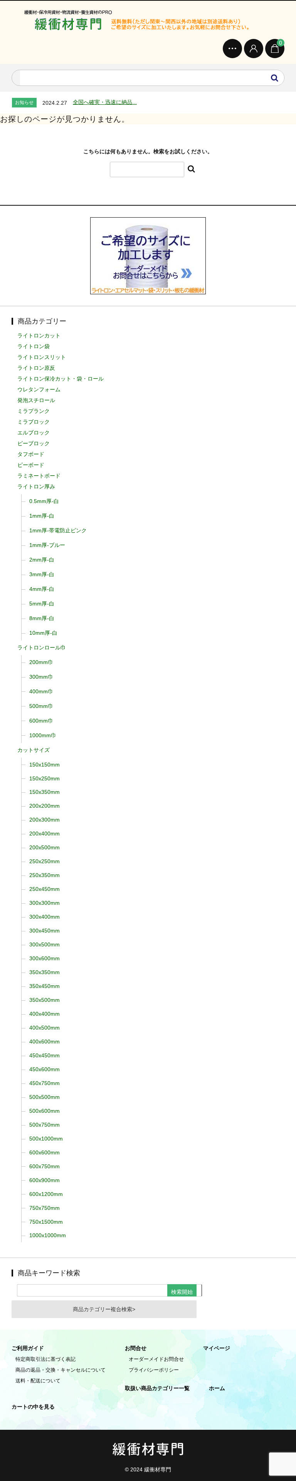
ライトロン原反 (36, 368)
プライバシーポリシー (154, 1370)
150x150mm (44, 764)
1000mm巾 (42, 735)
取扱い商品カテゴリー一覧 (157, 1388)
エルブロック (33, 432)
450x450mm (44, 1055)
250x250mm (44, 861)
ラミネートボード (39, 476)
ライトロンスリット (41, 357)
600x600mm (44, 1152)
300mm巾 (41, 677)
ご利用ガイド (28, 1348)
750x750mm (44, 1208)
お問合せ (135, 1348)
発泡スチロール (36, 400)
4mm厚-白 (41, 589)
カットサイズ (33, 750)
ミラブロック (33, 422)
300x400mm (44, 917)
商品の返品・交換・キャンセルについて (60, 1370)
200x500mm (44, 847)
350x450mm (44, 986)
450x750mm (44, 1083)
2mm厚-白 (41, 560)
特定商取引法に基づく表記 (45, 1359)
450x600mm (44, 1069)
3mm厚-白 (41, 574)
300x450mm (44, 931)
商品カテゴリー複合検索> (104, 1309)
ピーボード (30, 465)
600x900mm (44, 1180)
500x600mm (44, 1111)
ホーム (217, 1388)
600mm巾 (41, 721)
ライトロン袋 (33, 346)
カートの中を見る (33, 1407)
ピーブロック (33, 443)
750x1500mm (46, 1222)
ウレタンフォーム (39, 389)
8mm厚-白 (41, 618)
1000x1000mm (47, 1235)
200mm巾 (41, 662)
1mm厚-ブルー (47, 545)
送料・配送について (38, 1381)
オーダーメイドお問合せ (156, 1359)
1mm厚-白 (41, 516)
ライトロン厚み (36, 486)
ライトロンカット (39, 335)
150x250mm (44, 778)
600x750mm (44, 1166)
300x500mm (44, 944)
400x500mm (44, 1028)
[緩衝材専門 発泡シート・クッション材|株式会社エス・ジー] (148, 22)
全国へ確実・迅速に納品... (105, 102)
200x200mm (44, 806)
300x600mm (44, 958)
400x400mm (44, 1014)
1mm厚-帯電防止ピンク (58, 530)
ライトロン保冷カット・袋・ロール (60, 379)
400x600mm (44, 1041)
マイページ (216, 1348)
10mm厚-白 (43, 633)
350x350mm (44, 972)
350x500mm (44, 1000)
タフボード (30, 454)
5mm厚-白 (41, 603)
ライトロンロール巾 (41, 647)
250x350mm (44, 875)
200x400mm (44, 833)
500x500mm (44, 1097)
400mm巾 (41, 691)
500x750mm (44, 1125)
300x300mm (44, 903)
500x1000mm (46, 1138)
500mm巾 (41, 706)
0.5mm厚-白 (44, 501)
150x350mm (44, 792)
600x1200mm (46, 1194)
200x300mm (44, 820)
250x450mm (44, 889)
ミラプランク (33, 411)
